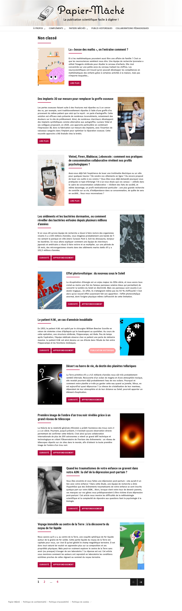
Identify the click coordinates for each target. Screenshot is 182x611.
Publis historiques (101, 28)
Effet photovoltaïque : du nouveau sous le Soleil (95, 273)
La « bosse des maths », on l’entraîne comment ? (98, 49)
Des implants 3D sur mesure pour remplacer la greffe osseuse (75, 99)
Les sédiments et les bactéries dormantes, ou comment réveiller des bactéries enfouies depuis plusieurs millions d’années (72, 220)
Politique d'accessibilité (59, 602)
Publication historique (102, 350)
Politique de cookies (80, 602)
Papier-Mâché (14, 602)
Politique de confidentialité (34, 602)
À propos (38, 28)
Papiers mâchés (77, 28)
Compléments (56, 28)
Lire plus (75, 83)
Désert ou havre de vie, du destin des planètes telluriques (101, 366)
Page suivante (140, 582)
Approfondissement (63, 258)
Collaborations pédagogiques (132, 28)
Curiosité (44, 258)
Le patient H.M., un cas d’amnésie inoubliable (65, 320)
